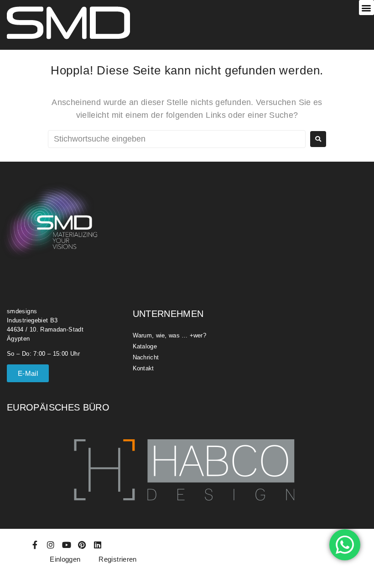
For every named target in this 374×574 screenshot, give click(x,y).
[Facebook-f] (35, 545)
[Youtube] (66, 545)
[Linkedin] (98, 545)
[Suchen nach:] (177, 139)
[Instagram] (51, 545)
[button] (366, 7)
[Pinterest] (82, 545)
